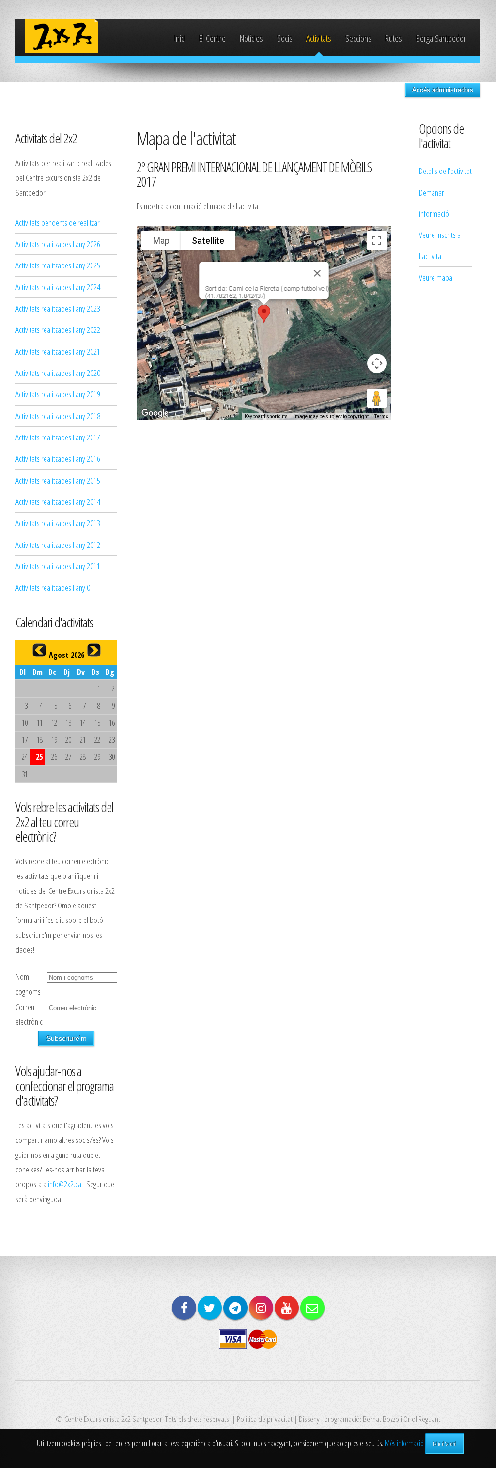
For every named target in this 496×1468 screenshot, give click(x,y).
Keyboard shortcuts (266, 416)
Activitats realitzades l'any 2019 (58, 394)
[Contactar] (312, 1308)
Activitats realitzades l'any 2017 (58, 437)
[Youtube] (287, 1308)
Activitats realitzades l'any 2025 (58, 265)
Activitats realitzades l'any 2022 (58, 329)
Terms (381, 416)
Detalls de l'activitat (445, 170)
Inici (180, 38)
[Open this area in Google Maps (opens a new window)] (155, 413)
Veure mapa (435, 277)
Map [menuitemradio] (161, 240)
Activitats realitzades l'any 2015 (58, 480)
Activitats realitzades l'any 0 (53, 587)
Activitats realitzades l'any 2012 (58, 544)
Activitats (318, 38)
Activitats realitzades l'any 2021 (58, 351)
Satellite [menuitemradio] (208, 240)
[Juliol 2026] (39, 650)
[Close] (317, 273)
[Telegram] (235, 1308)
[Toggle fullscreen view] (377, 240)
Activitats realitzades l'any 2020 (58, 372)
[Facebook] (184, 1308)
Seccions (358, 38)
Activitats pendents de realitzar (58, 222)
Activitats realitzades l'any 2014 (58, 501)
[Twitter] (210, 1308)
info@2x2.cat (65, 1183)
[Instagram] (261, 1308)
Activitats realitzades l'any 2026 (58, 244)
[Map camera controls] (377, 363)
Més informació (404, 1443)
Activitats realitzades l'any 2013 (58, 523)
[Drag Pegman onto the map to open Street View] (377, 398)
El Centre (212, 38)
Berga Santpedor (441, 38)
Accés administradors (442, 90)
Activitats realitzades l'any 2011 (58, 566)
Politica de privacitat (265, 1418)
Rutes (393, 38)
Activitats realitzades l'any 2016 (58, 458)
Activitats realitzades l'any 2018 (58, 416)
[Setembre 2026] (94, 650)
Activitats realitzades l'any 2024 (58, 287)
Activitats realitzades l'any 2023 (58, 308)
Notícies (251, 38)
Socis (285, 38)
